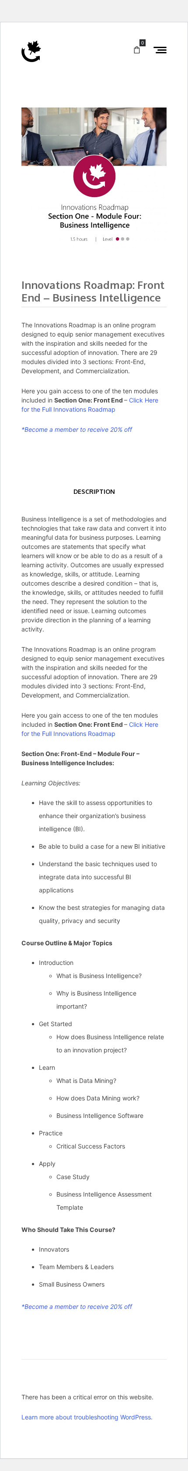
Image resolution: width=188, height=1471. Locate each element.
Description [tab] (94, 491)
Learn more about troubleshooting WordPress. (87, 1417)
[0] (136, 50)
